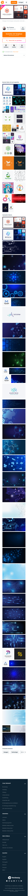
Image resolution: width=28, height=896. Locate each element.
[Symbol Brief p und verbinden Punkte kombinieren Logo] (8, 734)
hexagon (6, 851)
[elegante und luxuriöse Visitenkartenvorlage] (8, 139)
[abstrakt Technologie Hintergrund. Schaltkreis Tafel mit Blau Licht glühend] (13, 694)
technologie (14, 851)
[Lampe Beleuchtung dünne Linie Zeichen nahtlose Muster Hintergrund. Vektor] (19, 137)
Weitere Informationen (9, 54)
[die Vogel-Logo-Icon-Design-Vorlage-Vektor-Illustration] (19, 108)
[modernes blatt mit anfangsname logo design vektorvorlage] (8, 170)
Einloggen (21, 2)
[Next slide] (22, 852)
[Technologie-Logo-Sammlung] (7, 100)
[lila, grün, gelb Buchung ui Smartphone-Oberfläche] (10, 118)
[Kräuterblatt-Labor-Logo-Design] (8, 208)
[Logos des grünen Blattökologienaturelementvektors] (7, 128)
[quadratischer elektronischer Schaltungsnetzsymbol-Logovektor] (8, 746)
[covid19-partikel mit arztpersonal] (8, 232)
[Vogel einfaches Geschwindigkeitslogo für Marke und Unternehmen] (13, 195)
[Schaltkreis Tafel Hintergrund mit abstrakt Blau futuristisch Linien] (13, 666)
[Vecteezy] (2, 2)
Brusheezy (5, 886)
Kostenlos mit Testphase (14, 34)
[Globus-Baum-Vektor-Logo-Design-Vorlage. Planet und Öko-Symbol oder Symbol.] (8, 244)
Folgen (22, 29)
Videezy (4, 892)
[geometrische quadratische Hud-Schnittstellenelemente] (9, 110)
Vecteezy (4, 889)
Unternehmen (5, 894)
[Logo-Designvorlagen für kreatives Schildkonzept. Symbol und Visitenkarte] (13, 158)
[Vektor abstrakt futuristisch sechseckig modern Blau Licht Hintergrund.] (13, 620)
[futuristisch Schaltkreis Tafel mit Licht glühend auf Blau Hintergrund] (13, 708)
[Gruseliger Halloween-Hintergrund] (8, 182)
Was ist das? (15, 51)
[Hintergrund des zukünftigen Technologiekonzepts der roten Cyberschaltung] (9, 254)
